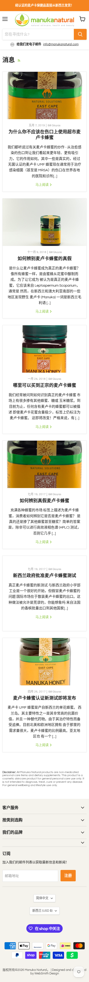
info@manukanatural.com (61, 44)
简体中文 (42, 898)
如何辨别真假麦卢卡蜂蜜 (44, 500)
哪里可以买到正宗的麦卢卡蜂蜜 (44, 385)
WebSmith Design (46, 973)
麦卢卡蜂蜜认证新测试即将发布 (44, 698)
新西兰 (42, 910)
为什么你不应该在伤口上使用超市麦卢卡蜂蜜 (45, 134)
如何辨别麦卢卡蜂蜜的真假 (45, 258)
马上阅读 (42, 184)
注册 (68, 875)
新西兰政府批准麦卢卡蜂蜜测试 (44, 575)
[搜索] (80, 34)
